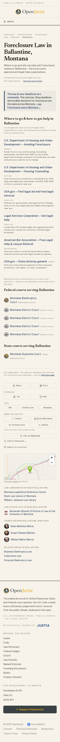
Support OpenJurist (30, 709)
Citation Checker (12, 677)
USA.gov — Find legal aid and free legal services (29, 193)
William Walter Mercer (22, 539)
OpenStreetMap (12, 481)
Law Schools (10, 660)
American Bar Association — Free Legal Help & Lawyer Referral (28, 242)
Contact (7, 729)
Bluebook (48, 408)
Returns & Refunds (26, 729)
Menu (10, 21)
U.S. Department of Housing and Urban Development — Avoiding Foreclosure (28, 142)
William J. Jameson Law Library (20, 500)
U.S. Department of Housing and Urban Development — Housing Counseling (28, 169)
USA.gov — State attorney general (25, 261)
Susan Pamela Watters (23, 533)
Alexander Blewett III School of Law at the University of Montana (32, 512)
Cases (6, 638)
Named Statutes (12, 664)
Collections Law (12, 556)
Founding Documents (14, 668)
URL (10, 408)
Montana (15, 37)
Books (6, 672)
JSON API (8, 700)
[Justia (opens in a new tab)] (43, 625)
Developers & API (12, 690)
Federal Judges (11, 651)
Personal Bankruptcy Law (18, 560)
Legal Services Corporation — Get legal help (28, 217)
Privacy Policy (29, 733)
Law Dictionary (11, 647)
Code (6, 642)
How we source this (32, 81)
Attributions (47, 729)
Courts (7, 655)
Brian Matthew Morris (22, 526)
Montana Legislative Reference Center (25, 492)
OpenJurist (9, 34)
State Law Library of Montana (20, 496)
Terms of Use (10, 733)
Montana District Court (24, 310)
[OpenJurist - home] (30, 12)
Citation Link (28, 408)
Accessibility (36, 724)
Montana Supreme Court (25, 354)
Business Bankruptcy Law (18, 551)
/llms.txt (7, 695)
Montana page (48, 375)
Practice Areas (25, 34)
